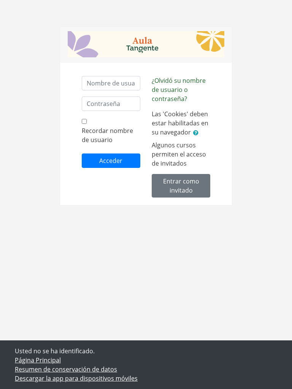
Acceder (110, 161)
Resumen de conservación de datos (66, 369)
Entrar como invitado (181, 185)
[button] (197, 133)
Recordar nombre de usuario (107, 135)
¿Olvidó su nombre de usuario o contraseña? (179, 89)
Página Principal (38, 360)
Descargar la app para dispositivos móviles (76, 378)
